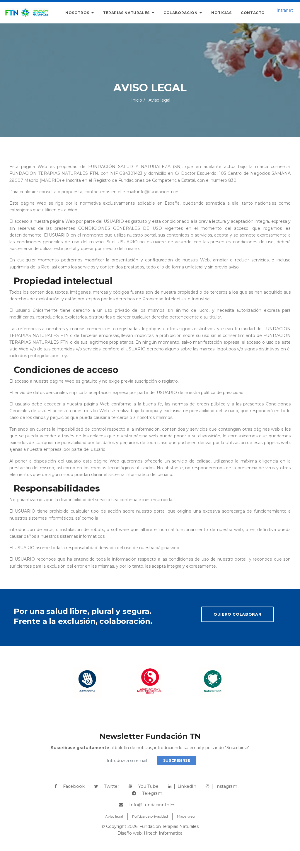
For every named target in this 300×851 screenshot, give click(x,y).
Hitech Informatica (163, 833)
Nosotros (77, 13)
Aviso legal (114, 816)
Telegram (152, 793)
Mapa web (186, 816)
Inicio (136, 100)
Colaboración (181, 13)
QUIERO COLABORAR (237, 614)
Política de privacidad (150, 816)
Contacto (253, 13)
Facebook (74, 786)
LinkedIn (187, 786)
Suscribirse (176, 760)
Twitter (111, 786)
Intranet (285, 10)
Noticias (221, 13)
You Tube (148, 786)
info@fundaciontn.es (152, 804)
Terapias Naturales (127, 13)
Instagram (226, 786)
